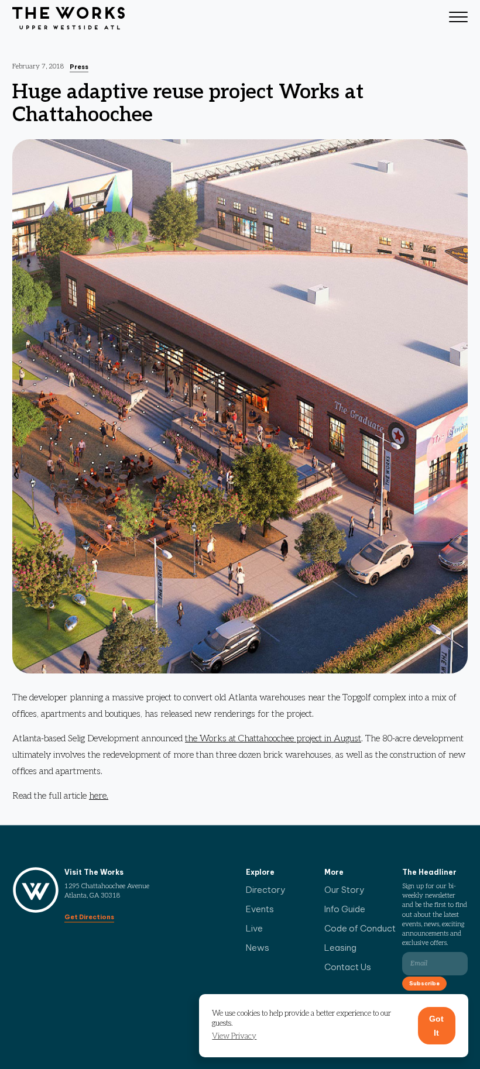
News (257, 947)
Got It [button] (436, 1025)
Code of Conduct (360, 928)
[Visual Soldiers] (68, 19)
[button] (234, 1036)
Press (79, 67)
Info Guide (344, 909)
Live (254, 928)
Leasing (340, 947)
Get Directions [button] (89, 917)
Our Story (344, 889)
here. (98, 796)
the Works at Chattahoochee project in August (273, 738)
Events (260, 909)
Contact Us (347, 966)
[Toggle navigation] (458, 19)
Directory (266, 889)
